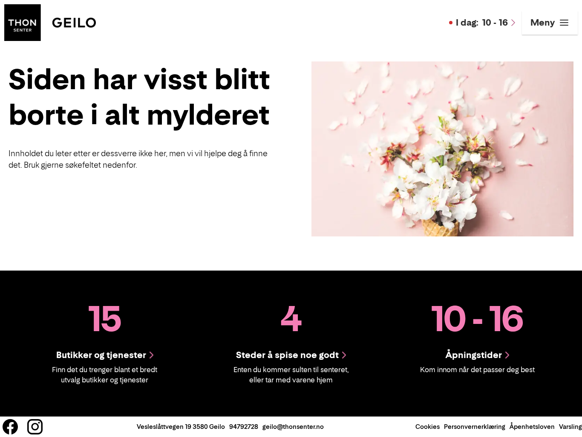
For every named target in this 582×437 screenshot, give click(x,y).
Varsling (570, 426)
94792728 (243, 426)
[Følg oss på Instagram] (35, 427)
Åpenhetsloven (532, 426)
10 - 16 (482, 22)
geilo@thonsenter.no (293, 426)
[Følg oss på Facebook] (10, 427)
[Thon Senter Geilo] (50, 21)
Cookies (427, 426)
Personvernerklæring (474, 426)
